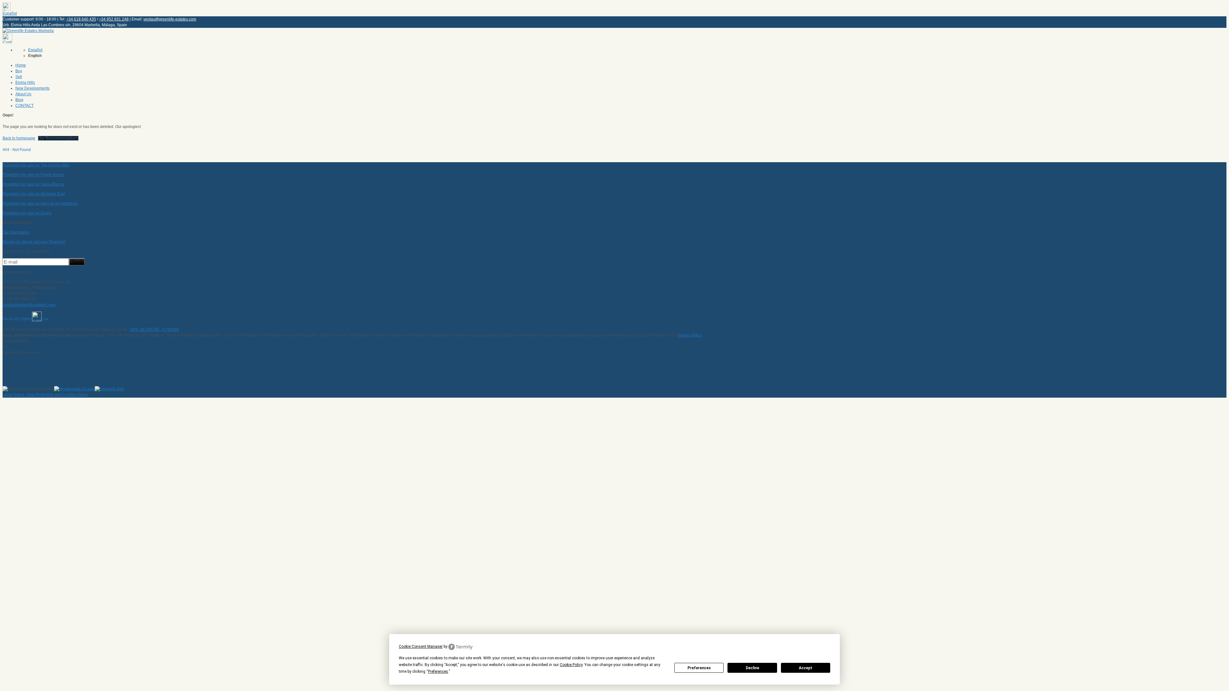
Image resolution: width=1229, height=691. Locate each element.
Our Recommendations (58, 138)
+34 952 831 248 (114, 19)
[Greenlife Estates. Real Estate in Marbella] (28, 30)
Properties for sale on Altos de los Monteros (40, 203)
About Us (23, 94)
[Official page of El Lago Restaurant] (74, 389)
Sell (18, 77)
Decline (752, 668)
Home (20, 65)
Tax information (16, 232)
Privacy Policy (690, 335)
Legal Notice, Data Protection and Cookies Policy (45, 395)
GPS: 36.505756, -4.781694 (154, 329)
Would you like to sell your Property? (34, 242)
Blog (19, 100)
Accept (805, 668)
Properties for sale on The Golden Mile (36, 165)
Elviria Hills (25, 82)
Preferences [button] (438, 671)
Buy (18, 71)
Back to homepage (19, 138)
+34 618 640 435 (81, 19)
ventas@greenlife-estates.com (169, 19)
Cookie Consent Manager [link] (421, 646)
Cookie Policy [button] (571, 665)
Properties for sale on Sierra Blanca (33, 184)
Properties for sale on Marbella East (34, 194)
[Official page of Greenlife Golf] (109, 389)
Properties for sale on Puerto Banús (33, 174)
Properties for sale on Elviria (27, 213)
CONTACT (24, 105)
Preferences (699, 668)
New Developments (32, 88)
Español (10, 13)
